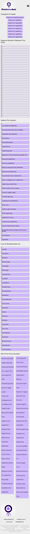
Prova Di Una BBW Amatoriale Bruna (21, 448)
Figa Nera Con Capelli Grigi (20, 435)
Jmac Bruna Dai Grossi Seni (21, 360)
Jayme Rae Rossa (21, 366)
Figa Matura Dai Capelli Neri (6, 490)
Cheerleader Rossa (22, 371)
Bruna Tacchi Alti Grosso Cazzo (7, 452)
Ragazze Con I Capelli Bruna (15, 34)
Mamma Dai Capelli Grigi (7, 415)
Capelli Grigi (20, 442)
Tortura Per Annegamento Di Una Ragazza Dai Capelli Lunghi (7, 402)
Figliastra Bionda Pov (21, 456)
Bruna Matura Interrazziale (20, 415)
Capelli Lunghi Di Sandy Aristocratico (22, 406)
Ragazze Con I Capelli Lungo (15, 36)
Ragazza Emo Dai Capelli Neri (21, 423)
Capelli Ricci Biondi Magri (7, 465)
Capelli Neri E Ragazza (20, 377)
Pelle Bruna (5, 446)
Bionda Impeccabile (7, 358)
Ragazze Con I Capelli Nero (15, 20)
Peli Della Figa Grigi (7, 383)
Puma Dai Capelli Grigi (21, 385)
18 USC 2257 (9, 521)
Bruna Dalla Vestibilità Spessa (7, 481)
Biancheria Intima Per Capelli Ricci (7, 473)
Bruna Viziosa (6, 458)
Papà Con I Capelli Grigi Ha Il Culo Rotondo (21, 396)
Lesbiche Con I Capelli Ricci (6, 423)
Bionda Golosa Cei (21, 471)
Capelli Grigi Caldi (7, 363)
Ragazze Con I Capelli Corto (15, 28)
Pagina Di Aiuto (21, 519)
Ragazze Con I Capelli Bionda (15, 25)
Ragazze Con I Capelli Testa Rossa (15, 17)
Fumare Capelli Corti (20, 465)
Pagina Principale (9, 519)
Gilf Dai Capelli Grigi (22, 429)
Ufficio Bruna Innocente (5, 440)
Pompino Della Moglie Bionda (6, 431)
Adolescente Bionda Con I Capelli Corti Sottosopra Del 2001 (8, 373)
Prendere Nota (20, 521)
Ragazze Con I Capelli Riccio (15, 31)
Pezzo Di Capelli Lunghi (6, 390)
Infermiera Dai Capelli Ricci (20, 477)
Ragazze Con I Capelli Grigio (15, 23)
